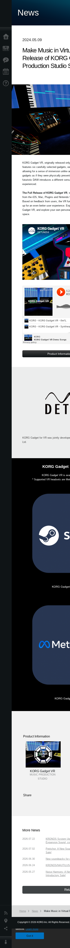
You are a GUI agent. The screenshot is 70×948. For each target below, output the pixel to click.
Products (7, 48)
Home (7, 37)
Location (7, 921)
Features (7, 60)
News (7, 913)
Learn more (32, 929)
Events (7, 72)
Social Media (7, 928)
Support (7, 83)
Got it (29, 935)
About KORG (7, 942)
